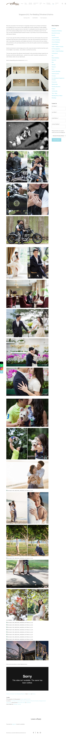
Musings (53, 64)
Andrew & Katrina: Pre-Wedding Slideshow (15, 693)
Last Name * (54, 112)
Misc (53, 62)
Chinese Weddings (56, 39)
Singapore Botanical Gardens (32, 700)
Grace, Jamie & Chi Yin (25, 699)
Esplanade (28, 702)
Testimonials (54, 91)
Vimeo (33, 693)
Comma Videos (55, 44)
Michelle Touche (17, 704)
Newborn (54, 66)
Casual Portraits (55, 37)
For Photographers (56, 48)
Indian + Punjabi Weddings (57, 51)
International (55, 53)
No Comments (44, 17)
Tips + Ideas (54, 93)
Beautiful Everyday (56, 33)
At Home (54, 28)
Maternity (54, 60)
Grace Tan (27, 17)
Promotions (54, 82)
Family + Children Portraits (57, 46)
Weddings (54, 97)
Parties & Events (55, 73)
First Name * (54, 106)
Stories (29, 693)
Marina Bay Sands (21, 702)
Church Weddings (56, 42)
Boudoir (53, 35)
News (53, 69)
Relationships (55, 84)
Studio (53, 88)
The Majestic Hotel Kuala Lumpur (18, 700)
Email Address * (55, 118)
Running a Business (56, 86)
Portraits (54, 75)
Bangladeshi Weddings (57, 30)
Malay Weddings (55, 57)
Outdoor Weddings (56, 71)
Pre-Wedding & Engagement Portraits (58, 78)
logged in (14, 724)
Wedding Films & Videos (57, 95)
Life (52, 55)
